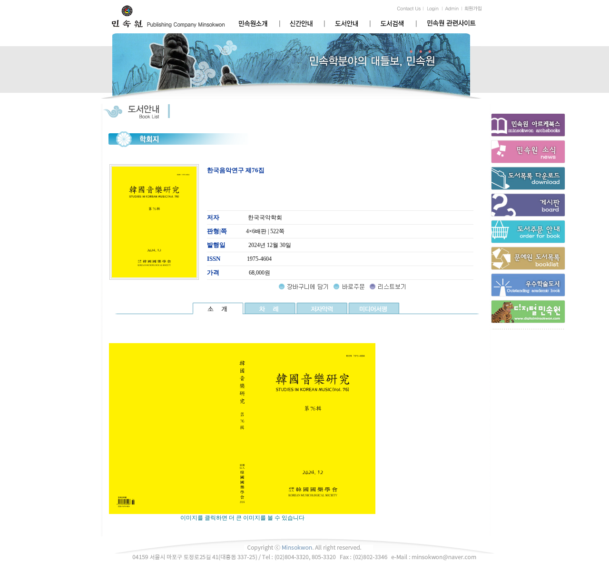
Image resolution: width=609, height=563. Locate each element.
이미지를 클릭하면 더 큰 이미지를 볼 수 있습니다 (242, 517)
